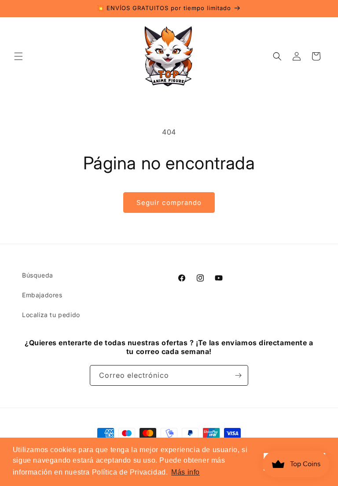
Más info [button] (185, 472)
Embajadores (42, 295)
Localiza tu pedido (51, 314)
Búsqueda (37, 275)
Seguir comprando (169, 202)
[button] (18, 56)
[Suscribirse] (238, 375)
